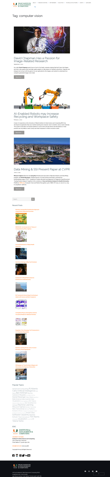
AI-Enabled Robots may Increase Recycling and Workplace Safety (36, 115)
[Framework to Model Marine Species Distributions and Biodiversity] (21, 286)
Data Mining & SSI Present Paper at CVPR (42, 169)
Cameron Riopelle (19, 395)
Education (60, 2)
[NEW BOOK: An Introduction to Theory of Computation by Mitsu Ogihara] (21, 236)
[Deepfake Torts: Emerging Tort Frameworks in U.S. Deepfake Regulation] (21, 339)
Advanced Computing (20, 389)
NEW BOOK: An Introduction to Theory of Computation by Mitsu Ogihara (25, 227)
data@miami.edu (16, 446)
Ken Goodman (29, 403)
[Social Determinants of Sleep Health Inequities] (21, 253)
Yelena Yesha (17, 421)
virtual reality (14, 419)
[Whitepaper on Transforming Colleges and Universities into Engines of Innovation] (21, 374)
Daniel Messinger (19, 397)
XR (33, 419)
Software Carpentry (20, 415)
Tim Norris (34, 417)
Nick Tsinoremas (18, 409)
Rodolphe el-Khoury (17, 410)
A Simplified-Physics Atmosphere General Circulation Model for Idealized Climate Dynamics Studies (26, 313)
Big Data (30, 393)
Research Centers (42, 2)
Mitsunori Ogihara (18, 407)
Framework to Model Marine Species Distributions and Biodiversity (24, 278)
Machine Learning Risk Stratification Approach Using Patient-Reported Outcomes (27, 210)
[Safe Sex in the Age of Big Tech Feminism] (21, 269)
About (34, 2)
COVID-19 (33, 395)
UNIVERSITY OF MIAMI (17, 437)
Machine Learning (25, 405)
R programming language (28, 410)
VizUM (28, 419)
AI (30, 388)
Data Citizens (30, 397)
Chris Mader (28, 395)
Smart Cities (30, 413)
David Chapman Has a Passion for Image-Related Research (37, 59)
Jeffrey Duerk (22, 403)
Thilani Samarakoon (23, 417)
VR (31, 419)
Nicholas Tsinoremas (30, 407)
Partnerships (53, 2)
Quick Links (88, 2)
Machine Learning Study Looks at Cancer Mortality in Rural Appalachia (25, 348)
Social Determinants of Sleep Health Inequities (24, 245)
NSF (28, 409)
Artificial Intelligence (26, 391)
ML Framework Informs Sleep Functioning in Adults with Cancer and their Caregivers (26, 296)
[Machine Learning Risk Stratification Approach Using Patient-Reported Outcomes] (21, 218)
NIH (26, 409)
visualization (22, 419)
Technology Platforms (71, 2)
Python (31, 409)
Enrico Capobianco (24, 401)
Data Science (16, 399)
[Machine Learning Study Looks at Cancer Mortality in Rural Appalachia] (21, 356)
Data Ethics (36, 397)
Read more (20, 77)
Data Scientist (26, 399)
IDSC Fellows (32, 401)
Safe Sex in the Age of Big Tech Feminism (26, 262)
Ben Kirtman (21, 393)
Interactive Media (15, 403)
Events (81, 2)
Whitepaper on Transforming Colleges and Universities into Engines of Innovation (26, 366)
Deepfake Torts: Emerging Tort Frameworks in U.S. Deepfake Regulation (27, 331)
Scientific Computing (22, 412)
